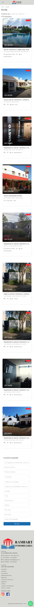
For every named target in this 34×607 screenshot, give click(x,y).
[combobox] (19, 14)
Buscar (17, 524)
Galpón (3, 581)
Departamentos (5, 575)
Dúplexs (3, 577)
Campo (3, 569)
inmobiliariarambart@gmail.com (11, 559)
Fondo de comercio (6, 579)
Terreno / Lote (5, 588)
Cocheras (3, 573)
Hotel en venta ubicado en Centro (13, 196)
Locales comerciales (6, 586)
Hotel (2, 583)
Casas (3, 571)
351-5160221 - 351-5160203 (10, 557)
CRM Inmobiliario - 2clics (20, 603)
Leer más (3, 551)
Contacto (3, 565)
